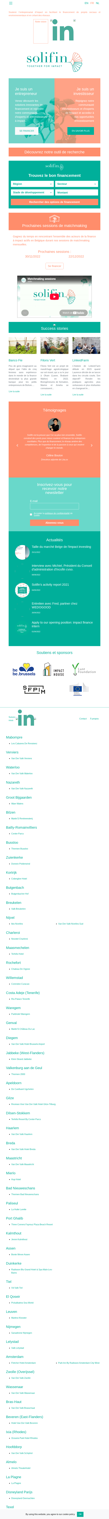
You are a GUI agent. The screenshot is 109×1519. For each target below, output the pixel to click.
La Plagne (16, 1483)
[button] (54, 202)
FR (92, 3)
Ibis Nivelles (17, 924)
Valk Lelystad (17, 1348)
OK (80, 1514)
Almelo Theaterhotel (20, 1468)
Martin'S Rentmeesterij (22, 818)
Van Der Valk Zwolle (21, 1378)
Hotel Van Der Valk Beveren (24, 1423)
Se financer (26, 131)
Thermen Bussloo (19, 849)
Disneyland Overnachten (23, 1498)
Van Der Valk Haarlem (21, 1134)
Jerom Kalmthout (19, 1239)
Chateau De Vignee (20, 969)
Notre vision (40, 22)
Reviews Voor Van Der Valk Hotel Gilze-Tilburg (33, 1104)
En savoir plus (81, 131)
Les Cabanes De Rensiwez (24, 743)
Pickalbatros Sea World (22, 1303)
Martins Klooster (19, 1318)
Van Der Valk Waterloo (22, 773)
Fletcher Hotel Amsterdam (23, 1363)
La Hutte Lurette (18, 1209)
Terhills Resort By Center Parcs (26, 1119)
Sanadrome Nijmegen (21, 1333)
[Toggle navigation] (11, 3)
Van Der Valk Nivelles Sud (70, 924)
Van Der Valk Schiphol (22, 1453)
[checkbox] (54, 514)
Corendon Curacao (20, 984)
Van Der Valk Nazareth (22, 788)
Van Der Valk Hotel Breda (23, 1149)
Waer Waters (17, 804)
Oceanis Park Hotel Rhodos (24, 1438)
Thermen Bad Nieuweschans (25, 1194)
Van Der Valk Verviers (21, 758)
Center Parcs (17, 834)
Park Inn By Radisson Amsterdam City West (78, 1363)
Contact (83, 719)
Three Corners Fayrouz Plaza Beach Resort (32, 1224)
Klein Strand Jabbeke (21, 1059)
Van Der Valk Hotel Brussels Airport (28, 1044)
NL (97, 3)
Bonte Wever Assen (20, 1254)
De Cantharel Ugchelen (22, 1089)
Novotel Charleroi (19, 939)
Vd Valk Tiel (17, 1288)
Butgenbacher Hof (19, 894)
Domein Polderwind (20, 864)
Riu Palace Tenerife (20, 999)
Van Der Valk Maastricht (22, 1164)
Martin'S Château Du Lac (23, 1029)
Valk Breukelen (18, 909)
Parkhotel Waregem (20, 1014)
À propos (94, 719)
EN (86, 3)
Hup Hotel (16, 1179)
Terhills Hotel (17, 954)
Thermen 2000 (18, 1074)
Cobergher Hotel (19, 879)
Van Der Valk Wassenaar (23, 1393)
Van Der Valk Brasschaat (23, 1408)
